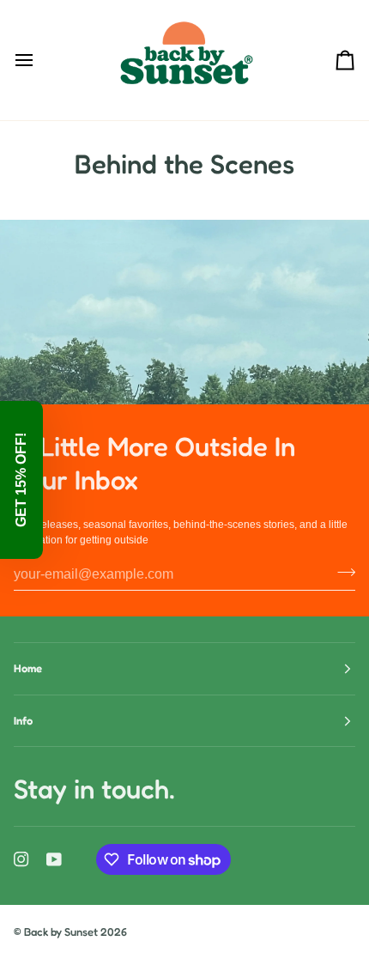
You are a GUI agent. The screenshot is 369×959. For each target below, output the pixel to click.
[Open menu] (39, 60)
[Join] (341, 572)
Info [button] (23, 720)
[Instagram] (21, 859)
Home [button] (28, 668)
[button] (21, 480)
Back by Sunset (61, 931)
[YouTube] (54, 859)
